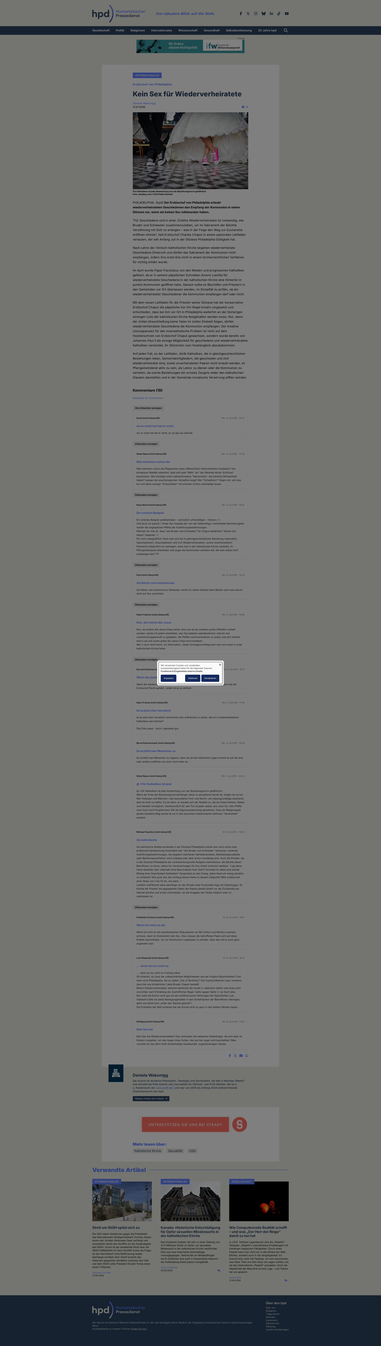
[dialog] (190, 673)
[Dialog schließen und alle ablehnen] (220, 664)
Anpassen (168, 678)
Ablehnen (192, 678)
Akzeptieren (210, 678)
